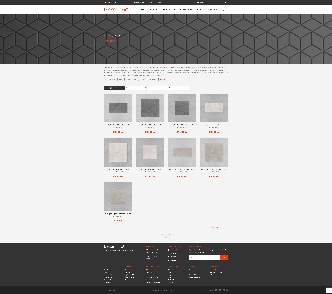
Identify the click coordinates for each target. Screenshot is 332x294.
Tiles (143, 9)
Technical (199, 9)
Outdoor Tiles (108, 280)
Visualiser (128, 272)
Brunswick (153, 79)
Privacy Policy (159, 290)
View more (162, 79)
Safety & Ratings (194, 277)
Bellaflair (143, 79)
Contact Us (211, 9)
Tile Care (171, 277)
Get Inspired (153, 9)
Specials (158, 2)
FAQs (169, 272)
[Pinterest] (112, 2)
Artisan (128, 79)
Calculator (192, 270)
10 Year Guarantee (152, 277)
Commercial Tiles (139, 2)
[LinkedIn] (116, 2)
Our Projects (129, 270)
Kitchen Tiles (108, 277)
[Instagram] (109, 2)
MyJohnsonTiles (130, 275)
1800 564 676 (150, 259)
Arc (106, 79)
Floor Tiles (107, 272)
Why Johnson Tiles (169, 9)
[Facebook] (105, 2)
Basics (136, 79)
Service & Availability (153, 282)
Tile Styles (171, 282)
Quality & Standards (195, 275)
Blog (169, 275)
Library (191, 272)
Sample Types (129, 277)
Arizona (112, 79)
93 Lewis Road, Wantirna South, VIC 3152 (154, 251)
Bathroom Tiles (109, 275)
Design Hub (129, 280)
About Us (149, 272)
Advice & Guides (186, 9)
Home (106, 36)
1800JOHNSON (199, 2)
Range (111, 36)
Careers (150, 2)
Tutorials (170, 270)
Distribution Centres (216, 272)
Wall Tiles (107, 270)
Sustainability (150, 280)
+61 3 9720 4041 (151, 256)
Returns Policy (167, 290)
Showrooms (214, 275)
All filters (116, 88)
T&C (152, 290)
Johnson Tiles (114, 290)
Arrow (120, 79)
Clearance (107, 282)
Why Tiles (149, 270)
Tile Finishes (172, 280)
